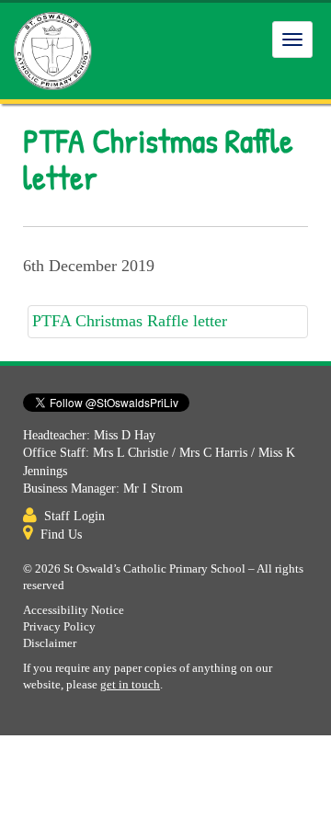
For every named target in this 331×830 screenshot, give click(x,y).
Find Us (61, 534)
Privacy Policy (59, 626)
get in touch (130, 684)
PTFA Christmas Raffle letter (129, 321)
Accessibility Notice (73, 610)
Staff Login (74, 516)
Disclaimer (49, 643)
